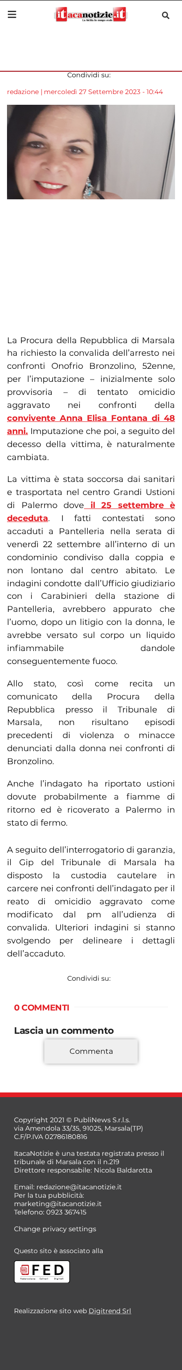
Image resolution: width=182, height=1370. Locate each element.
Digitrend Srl (110, 1311)
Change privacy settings (55, 1229)
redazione (23, 91)
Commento (33, 1065)
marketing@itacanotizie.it (58, 1204)
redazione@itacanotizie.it (79, 1187)
